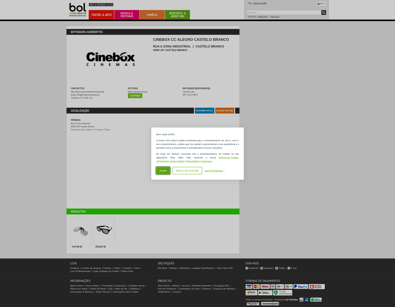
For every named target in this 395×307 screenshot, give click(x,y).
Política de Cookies (228, 157)
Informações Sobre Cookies (170, 161)
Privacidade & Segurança (199, 161)
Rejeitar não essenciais (187, 170)
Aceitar (163, 170)
